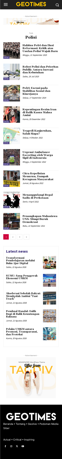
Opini (6, 57)
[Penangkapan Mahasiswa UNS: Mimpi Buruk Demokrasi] (11, 221)
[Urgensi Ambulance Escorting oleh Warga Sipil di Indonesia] (11, 157)
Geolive (33, 423)
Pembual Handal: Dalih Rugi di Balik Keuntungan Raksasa (22, 314)
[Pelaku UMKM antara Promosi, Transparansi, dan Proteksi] (49, 333)
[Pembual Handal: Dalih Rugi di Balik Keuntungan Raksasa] (49, 315)
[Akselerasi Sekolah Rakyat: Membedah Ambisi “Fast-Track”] (49, 298)
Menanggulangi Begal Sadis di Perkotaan (37, 196)
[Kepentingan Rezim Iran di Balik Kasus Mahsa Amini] (11, 114)
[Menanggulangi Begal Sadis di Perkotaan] (11, 200)
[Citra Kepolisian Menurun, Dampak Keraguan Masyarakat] (11, 178)
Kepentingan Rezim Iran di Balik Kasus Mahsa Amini (39, 112)
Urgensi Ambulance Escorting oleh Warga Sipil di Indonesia (37, 155)
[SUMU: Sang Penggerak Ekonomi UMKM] (49, 280)
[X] (17, 446)
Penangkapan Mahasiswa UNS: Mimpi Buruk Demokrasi (39, 219)
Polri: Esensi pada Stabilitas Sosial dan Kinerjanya (36, 90)
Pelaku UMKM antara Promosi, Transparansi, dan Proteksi (22, 332)
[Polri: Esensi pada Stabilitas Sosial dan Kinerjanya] (11, 93)
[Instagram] (11, 446)
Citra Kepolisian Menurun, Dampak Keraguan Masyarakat (37, 176)
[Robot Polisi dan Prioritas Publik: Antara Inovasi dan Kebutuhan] (11, 72)
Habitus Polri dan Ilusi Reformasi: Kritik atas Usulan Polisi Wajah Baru (40, 48)
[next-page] (26, 237)
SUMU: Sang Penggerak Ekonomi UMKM (22, 277)
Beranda (8, 423)
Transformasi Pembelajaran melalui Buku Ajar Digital (20, 260)
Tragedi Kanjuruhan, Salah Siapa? (37, 132)
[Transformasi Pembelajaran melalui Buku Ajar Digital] (49, 262)
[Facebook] (5, 446)
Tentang (21, 423)
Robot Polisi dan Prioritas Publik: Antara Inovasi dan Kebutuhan (40, 69)
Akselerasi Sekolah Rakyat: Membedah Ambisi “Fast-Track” (23, 296)
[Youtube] (23, 446)
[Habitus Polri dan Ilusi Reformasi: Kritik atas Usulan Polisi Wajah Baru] (11, 50)
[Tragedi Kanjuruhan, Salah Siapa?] (11, 136)
